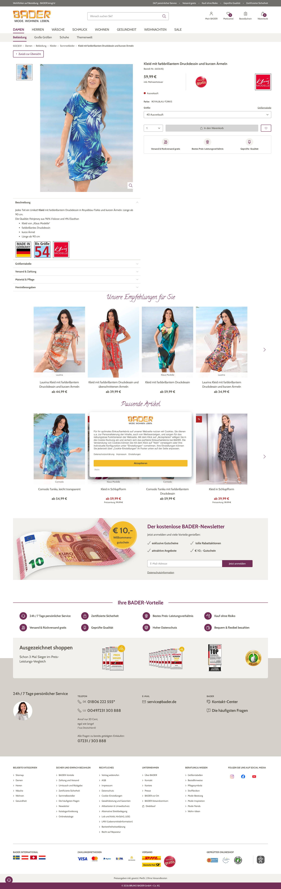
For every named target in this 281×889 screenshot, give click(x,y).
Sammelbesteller (67, 795)
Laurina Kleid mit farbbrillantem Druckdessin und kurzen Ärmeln (221, 384)
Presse (148, 790)
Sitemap (20, 775)
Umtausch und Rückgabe (70, 785)
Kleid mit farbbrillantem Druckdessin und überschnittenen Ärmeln (113, 384)
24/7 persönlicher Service (165, 3)
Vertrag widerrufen (110, 775)
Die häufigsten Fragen (69, 800)
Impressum (107, 785)
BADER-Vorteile (66, 775)
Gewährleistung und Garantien (116, 800)
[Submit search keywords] (164, 16)
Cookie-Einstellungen (112, 795)
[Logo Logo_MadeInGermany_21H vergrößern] (23, 249)
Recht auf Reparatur (111, 831)
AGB (104, 780)
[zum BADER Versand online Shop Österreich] (25, 857)
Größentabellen (195, 775)
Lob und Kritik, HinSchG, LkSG (116, 816)
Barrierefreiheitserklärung (113, 826)
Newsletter (64, 806)
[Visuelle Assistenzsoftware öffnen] (259, 860)
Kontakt (148, 780)
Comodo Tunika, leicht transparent (59, 489)
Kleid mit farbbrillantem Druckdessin (167, 382)
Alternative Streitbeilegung (114, 811)
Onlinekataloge (66, 816)
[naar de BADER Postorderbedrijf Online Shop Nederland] (42, 857)
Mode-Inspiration (196, 800)
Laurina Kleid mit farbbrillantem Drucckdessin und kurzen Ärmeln (59, 384)
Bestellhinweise (195, 780)
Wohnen (20, 795)
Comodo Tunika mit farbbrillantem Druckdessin (167, 491)
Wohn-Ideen (194, 811)
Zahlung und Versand (69, 780)
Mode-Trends (194, 806)
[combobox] (128, 16)
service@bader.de (161, 701)
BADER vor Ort (152, 795)
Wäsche (19, 790)
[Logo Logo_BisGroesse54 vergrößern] (42, 249)
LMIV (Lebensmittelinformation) (117, 821)
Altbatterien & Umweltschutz (116, 806)
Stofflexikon (194, 790)
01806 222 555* (101, 701)
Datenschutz (108, 790)
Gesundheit (21, 800)
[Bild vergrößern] (130, 185)
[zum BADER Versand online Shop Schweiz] (33, 857)
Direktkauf (150, 806)
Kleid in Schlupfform (113, 489)
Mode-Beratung (195, 795)
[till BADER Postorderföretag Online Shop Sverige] (16, 857)
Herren (19, 785)
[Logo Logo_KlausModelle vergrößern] (61, 249)
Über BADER (151, 775)
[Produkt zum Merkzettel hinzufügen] (266, 128)
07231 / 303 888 (92, 740)
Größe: (147, 107)
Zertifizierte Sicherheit (69, 790)
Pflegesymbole (195, 785)
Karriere (148, 785)
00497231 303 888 (104, 710)
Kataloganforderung (68, 811)
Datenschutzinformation (160, 572)
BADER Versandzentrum (156, 800)
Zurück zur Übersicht (30, 53)
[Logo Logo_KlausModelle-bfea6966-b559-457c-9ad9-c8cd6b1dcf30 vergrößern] (263, 82)
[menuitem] (18, 29)
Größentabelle (264, 107)
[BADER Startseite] (32, 16)
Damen (19, 780)
